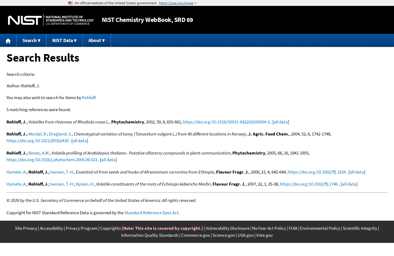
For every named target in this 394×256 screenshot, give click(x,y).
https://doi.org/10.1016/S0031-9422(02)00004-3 (226, 122)
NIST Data (62, 40)
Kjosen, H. (85, 184)
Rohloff (88, 97)
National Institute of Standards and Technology (51, 20)
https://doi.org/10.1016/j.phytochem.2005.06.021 (51, 160)
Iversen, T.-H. (62, 172)
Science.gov (224, 235)
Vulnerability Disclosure (228, 228)
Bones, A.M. (39, 153)
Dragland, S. (60, 134)
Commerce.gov (195, 235)
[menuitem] (8, 40)
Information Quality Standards (150, 235)
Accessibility (51, 228)
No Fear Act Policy (269, 228)
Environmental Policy (320, 228)
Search (30, 40)
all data (281, 122)
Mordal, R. (37, 134)
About (94, 40)
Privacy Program (82, 228)
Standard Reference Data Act (151, 213)
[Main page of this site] (8, 40)
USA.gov (246, 235)
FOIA (293, 228)
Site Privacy (26, 228)
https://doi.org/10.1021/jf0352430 (37, 141)
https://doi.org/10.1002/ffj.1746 (309, 184)
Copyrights (110, 228)
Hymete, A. (16, 172)
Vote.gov (264, 235)
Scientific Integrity (360, 228)
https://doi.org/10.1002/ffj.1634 (317, 172)
